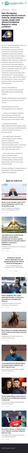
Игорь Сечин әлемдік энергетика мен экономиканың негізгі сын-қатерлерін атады (13, 204)
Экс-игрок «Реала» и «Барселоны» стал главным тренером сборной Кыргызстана (14, 431)
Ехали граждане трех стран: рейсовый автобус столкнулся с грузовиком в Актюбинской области (13, 298)
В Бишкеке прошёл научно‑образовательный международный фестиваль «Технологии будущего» (14, 260)
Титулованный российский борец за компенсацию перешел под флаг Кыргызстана (13, 365)
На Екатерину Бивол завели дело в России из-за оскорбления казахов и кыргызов (14, 398)
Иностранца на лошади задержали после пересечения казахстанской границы (14, 332)
